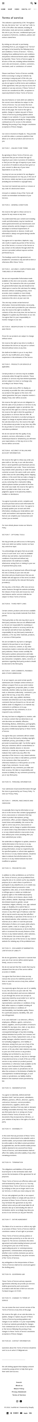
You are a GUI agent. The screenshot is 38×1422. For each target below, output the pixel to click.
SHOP (10, 9)
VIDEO (17, 9)
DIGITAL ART (26, 9)
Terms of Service (19, 1395)
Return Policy (19, 1389)
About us (19, 1385)
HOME (3, 9)
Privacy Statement (19, 1392)
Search (19, 1382)
